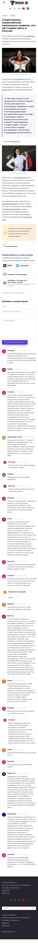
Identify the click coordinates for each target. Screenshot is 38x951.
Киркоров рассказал (12, 209)
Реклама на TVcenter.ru (10, 888)
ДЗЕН (9, 265)
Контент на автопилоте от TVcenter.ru (16, 885)
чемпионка (19, 79)
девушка (15, 141)
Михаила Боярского (10, 204)
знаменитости (8, 293)
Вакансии (5, 893)
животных (6, 90)
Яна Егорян (20, 293)
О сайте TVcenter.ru (9, 882)
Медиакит (5, 890)
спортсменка (20, 178)
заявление (30, 36)
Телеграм (24, 266)
